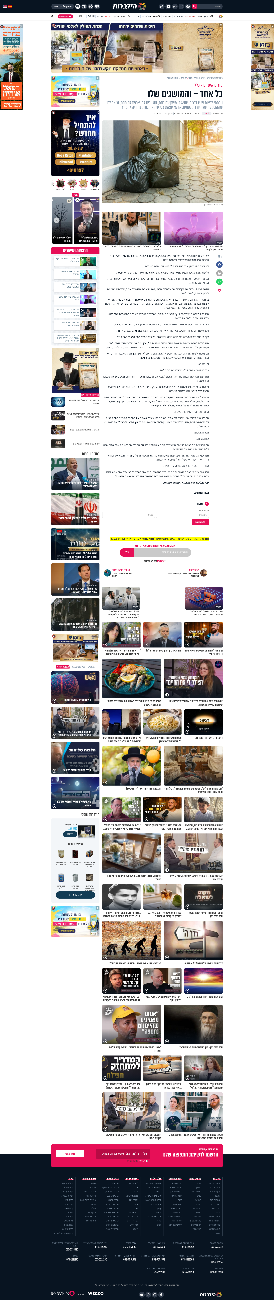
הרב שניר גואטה (112, 1204)
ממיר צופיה (218, 1268)
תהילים (70, 1212)
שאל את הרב (146, 16)
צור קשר (100, 16)
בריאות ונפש (133, 1212)
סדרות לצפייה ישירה (153, 1200)
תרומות (107, 16)
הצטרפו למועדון (63, 16)
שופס (123, 16)
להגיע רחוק (177, 1212)
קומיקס (158, 1208)
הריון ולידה (91, 1212)
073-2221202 (159, 1272)
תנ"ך (136, 1187)
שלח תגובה (200, 522)
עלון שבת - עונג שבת (156, 1243)
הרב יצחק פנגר (112, 1195)
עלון (128, 16)
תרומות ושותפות (214, 1216)
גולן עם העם (177, 1204)
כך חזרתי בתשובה (175, 1216)
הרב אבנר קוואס (112, 1224)
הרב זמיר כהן (178, 16)
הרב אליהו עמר (112, 1229)
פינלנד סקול (133, 1200)
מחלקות (116, 16)
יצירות (159, 1220)
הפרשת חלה (90, 1220)
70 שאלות (156, 16)
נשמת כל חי (68, 1224)
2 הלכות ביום (215, 1200)
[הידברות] (129, 6)
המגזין (198, 1187)
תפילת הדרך (68, 1216)
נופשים (217, 1212)
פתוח (180, 1200)
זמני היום (136, 16)
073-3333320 (72, 1249)
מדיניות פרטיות (214, 1183)
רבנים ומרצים (112, 1178)
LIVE (80, 16)
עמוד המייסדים (214, 1224)
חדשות (199, 16)
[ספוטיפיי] (78, 6)
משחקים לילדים (155, 1204)
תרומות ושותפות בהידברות (183, 1243)
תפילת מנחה (68, 1187)
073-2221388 (159, 1247)
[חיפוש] (194, 6)
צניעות (93, 1204)
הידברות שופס (214, 1220)
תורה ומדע (197, 1208)
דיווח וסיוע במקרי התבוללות (125, 1255)
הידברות (216, 1178)
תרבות (198, 1212)
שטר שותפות (190, 16)
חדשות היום (196, 1191)
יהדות (199, 1183)
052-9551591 (158, 1260)
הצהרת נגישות (214, 1229)
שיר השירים (68, 1220)
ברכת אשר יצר (67, 1229)
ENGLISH (91, 16)
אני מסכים (154, 561)
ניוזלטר (217, 1195)
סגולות (135, 1204)
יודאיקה (135, 1229)
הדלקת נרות (91, 1195)
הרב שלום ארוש (112, 1220)
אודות (218, 1233)
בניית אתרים (82, 1294)
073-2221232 (101, 1247)
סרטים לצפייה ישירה (153, 1195)
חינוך (136, 1208)
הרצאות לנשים (90, 1216)
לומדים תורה (133, 1183)
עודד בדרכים (177, 1183)
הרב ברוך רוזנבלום (111, 1212)
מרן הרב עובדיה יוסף (110, 1187)
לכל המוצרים (75, 895)
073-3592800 (129, 1247)
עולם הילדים (167, 16)
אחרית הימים (133, 1216)
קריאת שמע (68, 1208)
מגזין (206, 16)
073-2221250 (188, 1272)
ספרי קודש (134, 1224)
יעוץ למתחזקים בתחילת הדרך (95, 1243)
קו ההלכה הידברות (186, 1255)
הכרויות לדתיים (132, 1220)
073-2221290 (101, 1260)
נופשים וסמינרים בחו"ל (156, 1268)
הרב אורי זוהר (113, 1216)
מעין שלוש (69, 1204)
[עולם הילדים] (97, 6)
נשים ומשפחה (89, 1178)
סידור (70, 1178)
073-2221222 (217, 1247)
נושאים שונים (132, 1178)
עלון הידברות (215, 1191)
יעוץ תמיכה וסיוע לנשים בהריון (153, 1255)
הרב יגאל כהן (113, 1200)
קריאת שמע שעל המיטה (63, 1233)
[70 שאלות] (84, 6)
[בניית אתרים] (95, 1294)
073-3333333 (216, 1272)
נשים (199, 1195)
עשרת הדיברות (132, 1195)
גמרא (136, 1191)
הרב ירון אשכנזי (113, 1208)
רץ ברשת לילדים (154, 1187)
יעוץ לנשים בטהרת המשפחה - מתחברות (210, 1257)
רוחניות (198, 1200)
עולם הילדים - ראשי (153, 1183)
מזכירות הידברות (216, 1243)
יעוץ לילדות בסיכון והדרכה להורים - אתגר (65, 1244)
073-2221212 (188, 1247)
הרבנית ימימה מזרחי (88, 1200)
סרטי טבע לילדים (154, 1216)
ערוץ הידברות (215, 1187)
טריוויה (158, 1212)
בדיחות (158, 1191)
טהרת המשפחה (89, 1191)
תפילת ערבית (68, 1191)
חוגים (159, 1224)
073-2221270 (72, 1260)
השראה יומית (177, 1220)
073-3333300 (187, 1260)
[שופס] (90, 6)
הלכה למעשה (176, 1195)
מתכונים (92, 1187)
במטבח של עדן (176, 1191)
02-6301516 (217, 1262)
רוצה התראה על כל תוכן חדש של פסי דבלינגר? (155, 546)
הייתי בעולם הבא (175, 1224)
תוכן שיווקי (197, 1229)
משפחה (198, 1204)
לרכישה (70, 834)
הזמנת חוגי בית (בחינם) (97, 1255)
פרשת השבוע (195, 1220)
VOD (211, 16)
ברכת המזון (69, 1200)
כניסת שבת (215, 1208)
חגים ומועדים (196, 1224)
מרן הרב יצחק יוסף (111, 1191)
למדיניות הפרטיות (150, 561)
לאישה (93, 1183)
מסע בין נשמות (176, 1208)
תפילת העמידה (67, 1195)
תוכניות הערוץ (175, 1178)
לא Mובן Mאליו (176, 1187)
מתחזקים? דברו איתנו (63, 6)
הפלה (93, 1208)
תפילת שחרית (67, 1183)
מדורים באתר (195, 1178)
